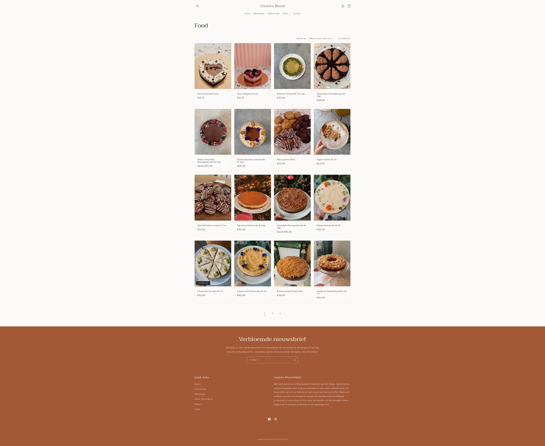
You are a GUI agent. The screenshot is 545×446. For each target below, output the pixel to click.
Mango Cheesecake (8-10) (329, 225)
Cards (197, 409)
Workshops (199, 394)
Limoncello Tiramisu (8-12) (210, 291)
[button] (197, 6)
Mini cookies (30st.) (286, 160)
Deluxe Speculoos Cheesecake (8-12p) (251, 161)
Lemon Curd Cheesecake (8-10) (251, 291)
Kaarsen (198, 404)
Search (197, 384)
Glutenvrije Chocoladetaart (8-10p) (331, 95)
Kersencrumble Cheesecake (290, 291)
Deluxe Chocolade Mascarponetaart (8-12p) (209, 161)
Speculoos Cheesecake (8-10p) (251, 225)
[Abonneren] (295, 360)
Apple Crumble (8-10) (327, 160)
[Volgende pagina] (280, 313)
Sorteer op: (301, 38)
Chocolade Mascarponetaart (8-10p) (291, 226)
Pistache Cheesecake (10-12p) (291, 94)
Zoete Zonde (200, 389)
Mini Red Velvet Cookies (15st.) (212, 225)
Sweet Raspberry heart (247, 94)
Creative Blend (268, 439)
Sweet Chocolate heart (208, 94)
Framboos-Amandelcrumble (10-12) (332, 292)
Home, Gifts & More (203, 399)
